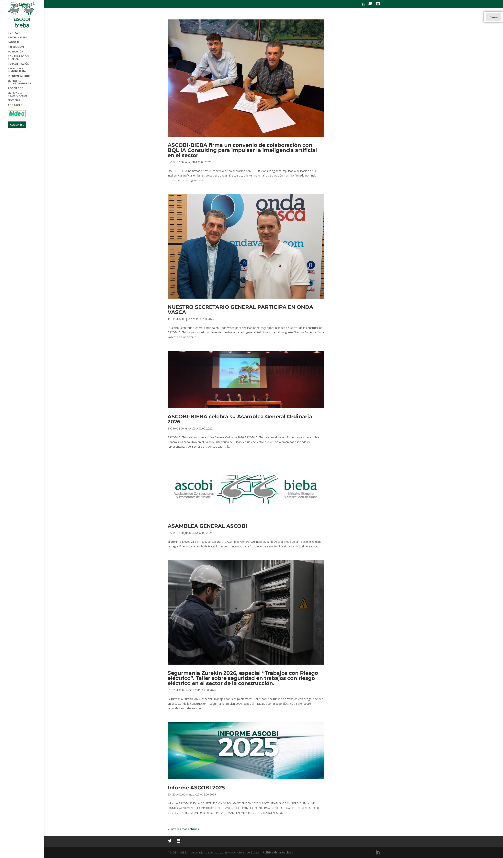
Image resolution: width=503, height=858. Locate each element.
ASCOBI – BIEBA (18, 37)
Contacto (15, 105)
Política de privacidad (278, 852)
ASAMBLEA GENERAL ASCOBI (207, 526)
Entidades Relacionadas (18, 94)
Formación (16, 51)
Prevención (16, 47)
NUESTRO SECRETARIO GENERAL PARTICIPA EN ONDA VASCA (240, 309)
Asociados (15, 88)
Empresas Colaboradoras (19, 82)
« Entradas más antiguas (183, 829)
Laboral (14, 42)
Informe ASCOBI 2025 (196, 787)
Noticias (14, 100)
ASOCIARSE (17, 125)
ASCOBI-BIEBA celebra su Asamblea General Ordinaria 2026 (240, 419)
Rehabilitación (18, 63)
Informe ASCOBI (19, 76)
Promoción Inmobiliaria (17, 70)
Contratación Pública (18, 58)
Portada (14, 32)
